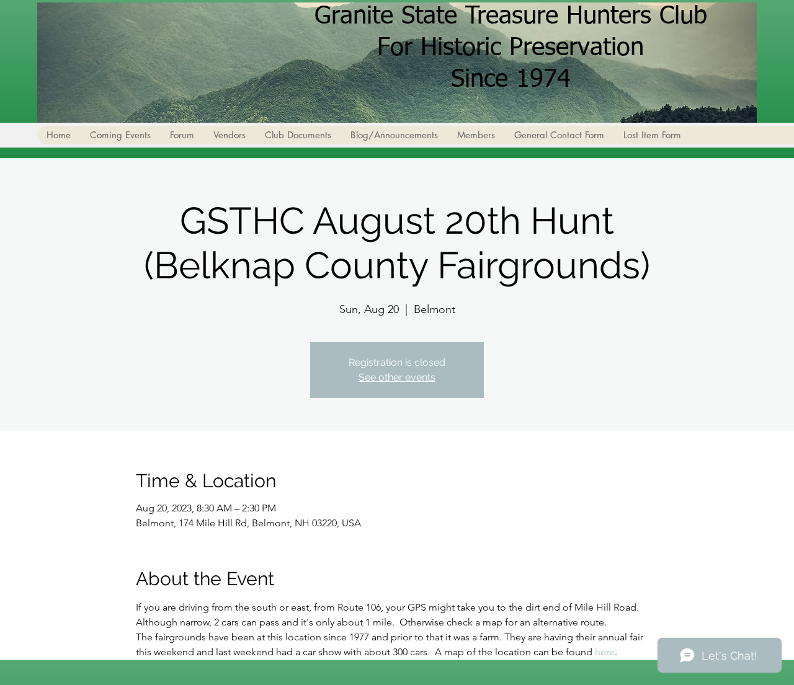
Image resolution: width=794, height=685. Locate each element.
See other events (397, 377)
